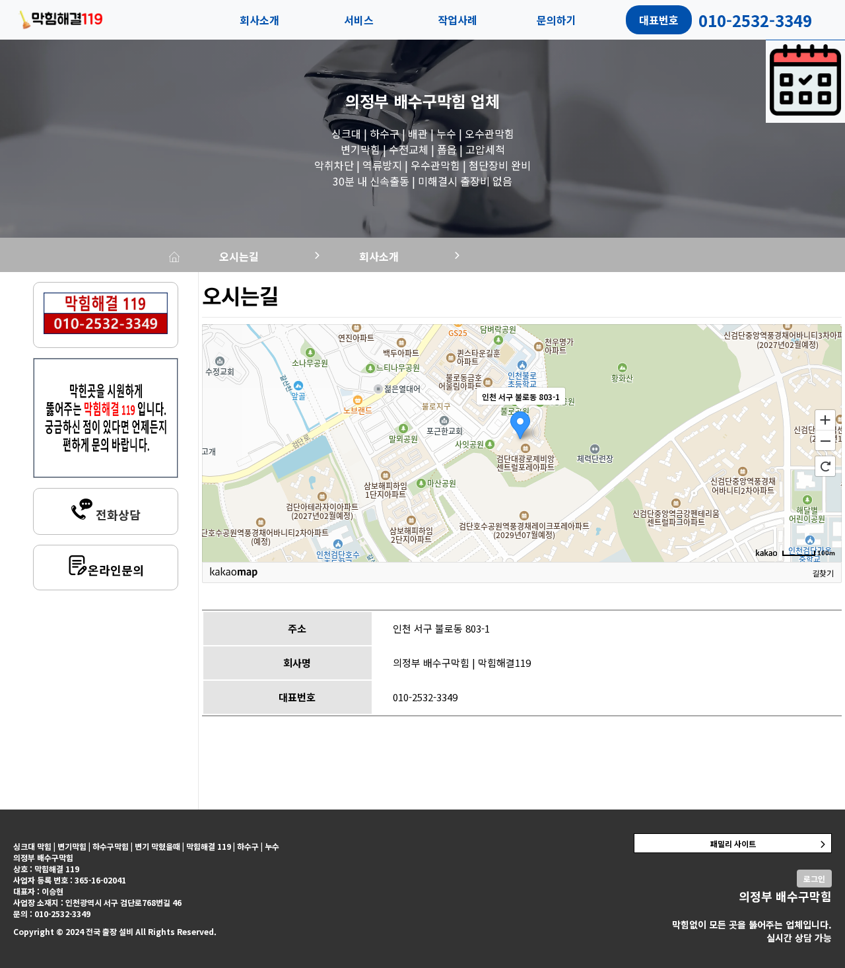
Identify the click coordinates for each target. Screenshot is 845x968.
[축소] (825, 441)
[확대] (825, 419)
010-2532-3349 (425, 697)
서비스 (359, 20)
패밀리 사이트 (733, 843)
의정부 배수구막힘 (405, 100)
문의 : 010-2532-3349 (51, 913)
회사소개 (259, 20)
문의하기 (556, 20)
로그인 (814, 878)
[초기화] (825, 466)
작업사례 (457, 20)
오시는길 (239, 256)
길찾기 (823, 572)
